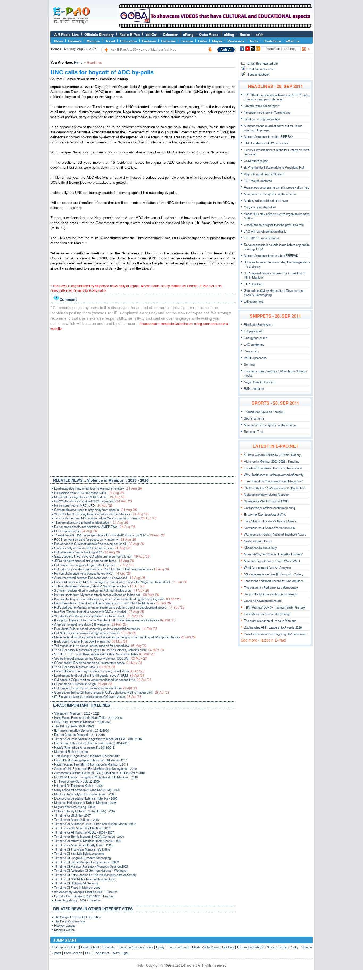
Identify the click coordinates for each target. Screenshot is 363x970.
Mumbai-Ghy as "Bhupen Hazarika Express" (273, 554)
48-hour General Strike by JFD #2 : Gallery (272, 454)
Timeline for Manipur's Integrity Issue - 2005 (83, 845)
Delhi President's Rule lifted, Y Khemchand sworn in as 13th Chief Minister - (112, 603)
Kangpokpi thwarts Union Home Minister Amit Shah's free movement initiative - (114, 620)
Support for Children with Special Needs (270, 594)
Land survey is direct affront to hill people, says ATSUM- (99, 675)
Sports (56, 953)
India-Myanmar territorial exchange (267, 614)
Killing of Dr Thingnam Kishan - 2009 (78, 785)
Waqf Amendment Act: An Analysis (267, 567)
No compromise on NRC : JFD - (83, 505)
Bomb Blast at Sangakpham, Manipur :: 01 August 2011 (91, 760)
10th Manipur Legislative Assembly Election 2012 (87, 756)
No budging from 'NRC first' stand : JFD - (89, 492)
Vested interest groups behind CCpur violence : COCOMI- (100, 658)
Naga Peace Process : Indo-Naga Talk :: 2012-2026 (88, 717)
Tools (253, 41)
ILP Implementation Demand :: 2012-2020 (81, 730)
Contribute (272, 41)
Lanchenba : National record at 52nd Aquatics (274, 581)
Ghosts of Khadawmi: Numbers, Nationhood (273, 468)
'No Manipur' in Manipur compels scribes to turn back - (98, 616)
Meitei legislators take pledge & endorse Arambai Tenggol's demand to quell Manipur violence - (125, 637)
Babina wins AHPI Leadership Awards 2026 (273, 627)
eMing (229, 34)
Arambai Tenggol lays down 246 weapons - (90, 624)
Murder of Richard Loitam (71, 751)
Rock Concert (73, 953)
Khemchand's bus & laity (260, 547)
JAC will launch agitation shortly (265, 231)
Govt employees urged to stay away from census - (95, 509)
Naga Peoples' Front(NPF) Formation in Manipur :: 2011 (91, 764)
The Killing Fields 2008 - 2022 (74, 726)
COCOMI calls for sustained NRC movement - (93, 501)
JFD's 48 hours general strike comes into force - (94, 560)
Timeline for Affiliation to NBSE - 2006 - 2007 (84, 832)
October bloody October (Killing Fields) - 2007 (84, 811)
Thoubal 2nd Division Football (263, 411)
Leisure (187, 41)
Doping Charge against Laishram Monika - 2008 (85, 798)
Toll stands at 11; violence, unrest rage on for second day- (100, 645)
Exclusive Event (178, 947)
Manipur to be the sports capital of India (270, 194)
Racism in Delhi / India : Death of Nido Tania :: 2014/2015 (91, 743)
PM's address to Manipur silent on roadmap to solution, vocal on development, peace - (119, 607)
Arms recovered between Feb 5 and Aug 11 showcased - (99, 577)
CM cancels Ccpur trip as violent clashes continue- (95, 688)
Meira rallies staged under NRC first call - (89, 497)
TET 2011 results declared (261, 238)
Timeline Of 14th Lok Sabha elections (79, 853)
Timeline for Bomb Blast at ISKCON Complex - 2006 (89, 836)
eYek (259, 34)
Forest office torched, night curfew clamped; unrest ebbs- (99, 671)
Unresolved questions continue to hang (269, 508)
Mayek (217, 41)
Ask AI (226, 50)
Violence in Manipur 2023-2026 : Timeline (271, 461)
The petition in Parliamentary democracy (271, 587)
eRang (188, 34)
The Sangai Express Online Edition (77, 917)
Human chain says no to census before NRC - (92, 573)
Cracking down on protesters (263, 601)
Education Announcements (135, 947)
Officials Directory (99, 34)
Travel (110, 41)
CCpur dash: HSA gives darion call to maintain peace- (98, 662)
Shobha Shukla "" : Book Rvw (274, 488)
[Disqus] (142, 402)
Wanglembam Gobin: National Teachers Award (275, 534)
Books (245, 34)
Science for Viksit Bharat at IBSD (266, 501)
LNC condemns (254, 344)
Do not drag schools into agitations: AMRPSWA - (94, 526)
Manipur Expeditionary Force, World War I (272, 561)
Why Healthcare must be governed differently (273, 474)
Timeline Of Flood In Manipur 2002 (77, 887)
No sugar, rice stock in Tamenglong (267, 112)
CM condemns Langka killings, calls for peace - (93, 565)
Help (140, 965)
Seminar (249, 364)
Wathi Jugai (120, 953)
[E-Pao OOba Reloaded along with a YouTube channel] (215, 26)
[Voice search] (210, 49)
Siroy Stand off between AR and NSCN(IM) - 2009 (87, 790)
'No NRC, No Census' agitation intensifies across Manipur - (101, 514)
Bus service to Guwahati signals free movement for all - (99, 543)
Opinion (306, 947)
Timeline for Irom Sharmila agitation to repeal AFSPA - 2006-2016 (98, 739)
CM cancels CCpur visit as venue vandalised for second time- (102, 679)
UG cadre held (253, 301)
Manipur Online (64, 930)
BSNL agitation (254, 388)
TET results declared (258, 180)
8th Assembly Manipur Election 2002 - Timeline (85, 892)
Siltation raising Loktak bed (262, 119)
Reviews (75, 41)
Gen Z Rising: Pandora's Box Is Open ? (270, 521)
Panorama (235, 41)
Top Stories (101, 953)
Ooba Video (208, 34)
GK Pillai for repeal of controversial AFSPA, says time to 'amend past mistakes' (277, 97)
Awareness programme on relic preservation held (276, 187)
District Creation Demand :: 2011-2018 (79, 734)
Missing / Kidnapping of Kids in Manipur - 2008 (85, 802)
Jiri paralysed (253, 331)
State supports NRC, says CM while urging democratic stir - (102, 556)
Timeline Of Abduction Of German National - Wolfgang (90, 870)
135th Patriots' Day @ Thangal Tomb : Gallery (274, 607)
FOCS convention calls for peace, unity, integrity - (95, 539)
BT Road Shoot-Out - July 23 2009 (77, 781)
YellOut (151, 34)
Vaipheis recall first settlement (264, 174)
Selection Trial (253, 431)
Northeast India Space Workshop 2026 (269, 527)
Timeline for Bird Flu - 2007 (72, 815)
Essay (160, 947)
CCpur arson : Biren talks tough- (83, 684)
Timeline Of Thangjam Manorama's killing (82, 849)
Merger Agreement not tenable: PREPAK (271, 255)
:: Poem (258, 541)
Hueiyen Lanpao (64, 925)
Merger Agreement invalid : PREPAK (268, 136)
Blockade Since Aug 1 (258, 324)
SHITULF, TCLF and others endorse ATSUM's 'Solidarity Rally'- (104, 654)
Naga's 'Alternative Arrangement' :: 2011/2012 (84, 747)
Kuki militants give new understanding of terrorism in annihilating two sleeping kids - (117, 599)
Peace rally (251, 351)
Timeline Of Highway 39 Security (76, 883)
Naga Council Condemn (259, 382)
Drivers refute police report (261, 106)
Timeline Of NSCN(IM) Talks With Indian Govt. (85, 879)
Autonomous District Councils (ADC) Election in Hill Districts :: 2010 (99, 773)
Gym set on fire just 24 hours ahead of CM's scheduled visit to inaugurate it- (112, 692)
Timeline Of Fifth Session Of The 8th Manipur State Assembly (95, 875)
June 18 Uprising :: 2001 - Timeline (77, 900)
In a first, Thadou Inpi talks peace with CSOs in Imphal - (99, 611)
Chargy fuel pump (255, 338)
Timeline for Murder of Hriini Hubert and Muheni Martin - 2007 (95, 824)
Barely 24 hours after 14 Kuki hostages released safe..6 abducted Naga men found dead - (120, 582)
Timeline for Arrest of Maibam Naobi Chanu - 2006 (87, 841)
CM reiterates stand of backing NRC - (87, 552)
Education (128, 41)
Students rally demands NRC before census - (92, 548)
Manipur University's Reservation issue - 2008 (84, 794)
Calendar (170, 34)
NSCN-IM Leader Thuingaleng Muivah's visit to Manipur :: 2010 (96, 777)
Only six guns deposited (260, 207)
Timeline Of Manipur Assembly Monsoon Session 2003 (91, 866)
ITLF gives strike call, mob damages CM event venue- (97, 696)
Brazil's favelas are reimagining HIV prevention (275, 634)
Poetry (294, 947)
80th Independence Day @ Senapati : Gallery (273, 574)
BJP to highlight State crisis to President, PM (274, 167)
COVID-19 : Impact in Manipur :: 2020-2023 (82, 722)
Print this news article (261, 69)
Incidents (228, 947)
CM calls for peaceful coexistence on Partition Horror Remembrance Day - (111, 569)
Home (78, 62)
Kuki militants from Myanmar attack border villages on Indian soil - (106, 594)
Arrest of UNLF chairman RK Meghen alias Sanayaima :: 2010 (95, 768)
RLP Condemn (253, 284)
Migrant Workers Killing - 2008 (74, 807)
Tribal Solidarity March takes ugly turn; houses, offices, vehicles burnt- (109, 650)
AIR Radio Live (66, 34)
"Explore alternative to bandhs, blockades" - (91, 522)
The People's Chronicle (69, 921)
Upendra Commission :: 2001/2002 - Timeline (84, 896)
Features (149, 41)
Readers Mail (90, 947)
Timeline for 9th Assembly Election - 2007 (82, 828)
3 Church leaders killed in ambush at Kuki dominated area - (101, 590)
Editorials (108, 947)
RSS (88, 953)
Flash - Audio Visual (205, 947)
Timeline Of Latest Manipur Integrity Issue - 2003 (86, 862)
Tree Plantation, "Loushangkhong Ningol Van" (273, 481)
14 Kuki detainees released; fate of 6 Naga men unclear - (99, 586)
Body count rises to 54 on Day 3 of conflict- (90, 641)
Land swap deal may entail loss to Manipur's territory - (98, 488)
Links (202, 41)
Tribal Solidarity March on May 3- (84, 667)
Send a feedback (258, 74)
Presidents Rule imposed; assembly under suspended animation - (105, 628)
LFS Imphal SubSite (250, 947)
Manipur (93, 41)
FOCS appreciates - (75, 531)
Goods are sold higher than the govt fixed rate (274, 225)
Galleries (168, 41)
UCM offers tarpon (256, 161)
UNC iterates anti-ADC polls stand (266, 143)
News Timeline (277, 947)
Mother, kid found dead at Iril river (266, 200)
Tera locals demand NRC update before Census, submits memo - (105, 518)
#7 (265, 514)
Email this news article (262, 63)
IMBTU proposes (255, 358)
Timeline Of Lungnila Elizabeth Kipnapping (82, 858)
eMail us (292, 41)
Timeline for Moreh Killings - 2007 (76, 819)
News (58, 41)
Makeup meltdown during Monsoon (267, 494)
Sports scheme (254, 418)
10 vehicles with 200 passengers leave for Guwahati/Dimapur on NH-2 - (109, 535)
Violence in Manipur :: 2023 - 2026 (76, 713)
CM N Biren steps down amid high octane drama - (95, 633)
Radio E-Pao (129, 34)
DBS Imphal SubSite (64, 947)
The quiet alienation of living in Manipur (270, 620)
